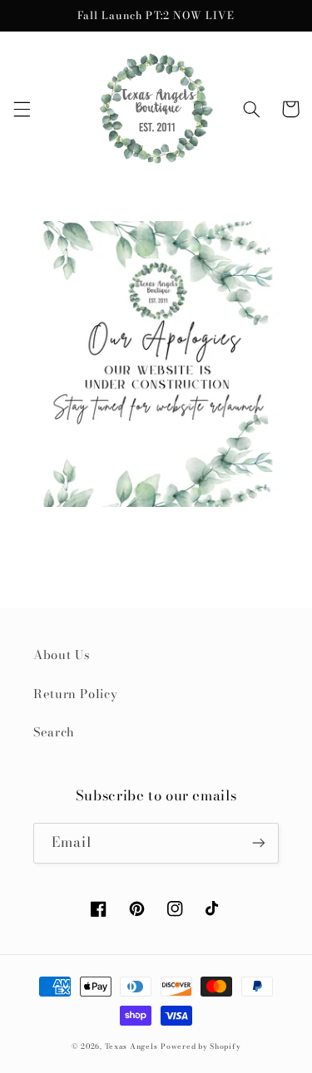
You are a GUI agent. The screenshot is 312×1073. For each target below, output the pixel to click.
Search (54, 731)
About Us (61, 654)
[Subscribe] (259, 843)
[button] (21, 109)
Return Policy (75, 693)
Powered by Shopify (200, 1046)
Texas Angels (131, 1046)
